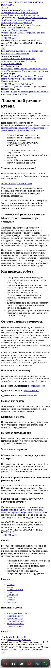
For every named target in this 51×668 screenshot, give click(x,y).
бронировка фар (34, 510)
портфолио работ (36, 386)
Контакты (14, 35)
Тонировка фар (14, 71)
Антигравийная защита (12, 58)
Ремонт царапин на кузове (22, 130)
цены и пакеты (31, 390)
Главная (5, 51)
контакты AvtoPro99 (27, 395)
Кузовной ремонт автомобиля (33, 91)
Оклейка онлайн (9, 33)
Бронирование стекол (15, 61)
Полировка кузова (27, 17)
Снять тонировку (16, 79)
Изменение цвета (15, 15)
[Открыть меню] (19, 38)
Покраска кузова (26, 76)
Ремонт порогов (26, 125)
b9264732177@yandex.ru (13, 86)
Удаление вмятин (16, 27)
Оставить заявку (9, 183)
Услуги (4, 7)
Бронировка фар (16, 12)
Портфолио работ (19, 30)
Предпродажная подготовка (18, 22)
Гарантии (40, 33)
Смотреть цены (24, 183)
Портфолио (29, 33)
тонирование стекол (29, 512)
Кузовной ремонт (23, 25)
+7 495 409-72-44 (9, 38)
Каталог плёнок (31, 15)
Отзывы (5, 35)
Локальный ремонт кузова (20, 128)
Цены (20, 33)
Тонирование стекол (14, 20)
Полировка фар (26, 68)
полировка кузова (9, 512)
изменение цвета (17, 510)
